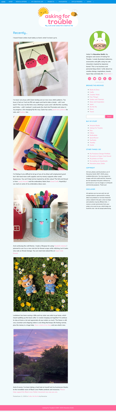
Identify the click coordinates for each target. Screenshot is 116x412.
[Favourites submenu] (69, 1)
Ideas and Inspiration (97, 102)
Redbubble (93, 135)
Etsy (91, 130)
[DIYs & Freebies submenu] (84, 1)
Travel (92, 112)
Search (109, 116)
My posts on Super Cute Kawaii (100, 156)
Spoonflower (94, 138)
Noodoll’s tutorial (60, 246)
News (92, 109)
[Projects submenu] (56, 1)
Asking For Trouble (96, 128)
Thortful (92, 143)
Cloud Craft (54, 181)
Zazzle (92, 145)
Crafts (30, 396)
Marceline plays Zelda (97, 163)
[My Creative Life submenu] (45, 1)
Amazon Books (95, 126)
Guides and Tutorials (97, 99)
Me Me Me (36, 396)
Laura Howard (23, 181)
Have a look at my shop (43, 325)
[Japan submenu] (93, 1)
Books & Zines (94, 90)
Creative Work (94, 95)
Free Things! (94, 97)
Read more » (108, 74)
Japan (92, 104)
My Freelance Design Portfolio (100, 154)
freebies (22, 112)
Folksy (92, 133)
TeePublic (93, 140)
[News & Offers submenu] (28, 1)
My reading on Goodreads (99, 161)
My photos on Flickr (96, 159)
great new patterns (59, 110)
